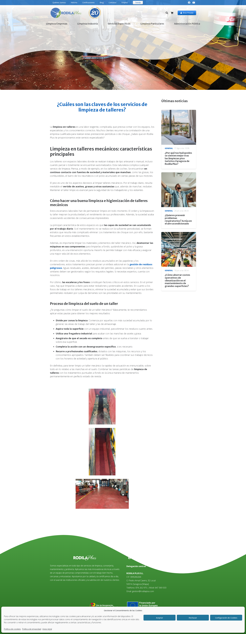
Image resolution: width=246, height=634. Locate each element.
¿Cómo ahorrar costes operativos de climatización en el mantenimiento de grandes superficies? (177, 280)
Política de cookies (12, 629)
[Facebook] (189, 2)
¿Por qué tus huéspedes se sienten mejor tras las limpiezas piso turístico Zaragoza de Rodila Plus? (178, 158)
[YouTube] (193, 2)
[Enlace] (76, 12)
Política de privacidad (31, 629)
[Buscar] (167, 13)
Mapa (145, 584)
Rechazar (193, 617)
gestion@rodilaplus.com (143, 591)
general (169, 148)
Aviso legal (47, 629)
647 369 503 (160, 587)
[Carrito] (172, 13)
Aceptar (159, 617)
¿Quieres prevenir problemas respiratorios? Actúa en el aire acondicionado (178, 219)
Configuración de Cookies (226, 617)
